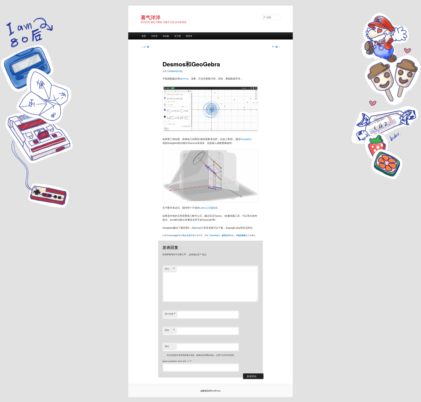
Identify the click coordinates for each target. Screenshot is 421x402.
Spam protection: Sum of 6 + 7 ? (176, 361)
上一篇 (145, 46)
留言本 (189, 35)
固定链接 (242, 235)
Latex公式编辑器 (208, 207)
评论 (170, 268)
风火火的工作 (189, 235)
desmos (184, 78)
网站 (167, 346)
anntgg (173, 235)
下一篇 (276, 46)
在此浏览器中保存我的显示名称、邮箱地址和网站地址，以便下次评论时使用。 (201, 355)
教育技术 (226, 235)
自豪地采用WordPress (210, 390)
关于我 (177, 35)
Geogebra (246, 139)
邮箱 (170, 330)
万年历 (154, 35)
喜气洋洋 (151, 17)
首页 (144, 35)
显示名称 (170, 313)
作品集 (166, 35)
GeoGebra (215, 235)
